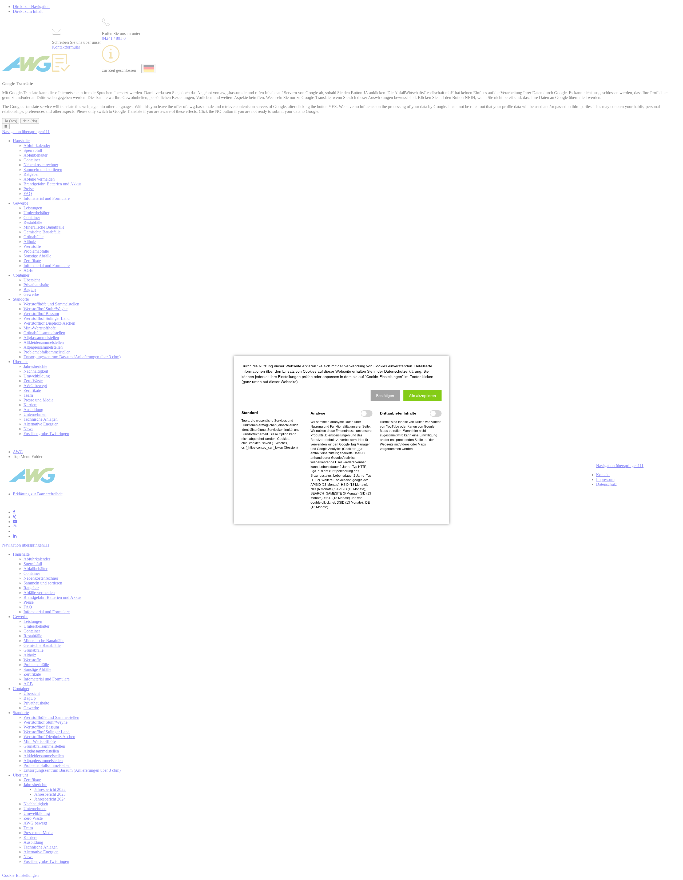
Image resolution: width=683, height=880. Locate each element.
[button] (385, 395)
